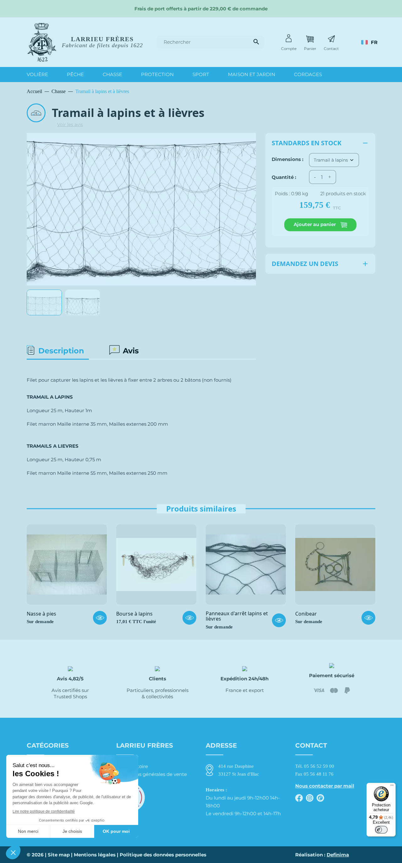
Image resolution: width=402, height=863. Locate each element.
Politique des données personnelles (163, 855)
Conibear (306, 614)
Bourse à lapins (134, 614)
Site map (59, 855)
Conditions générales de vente (151, 774)
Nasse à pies (41, 614)
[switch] (381, 829)
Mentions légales (95, 855)
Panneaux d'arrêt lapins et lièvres (237, 616)
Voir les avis (70, 124)
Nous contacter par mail (324, 786)
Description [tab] (61, 350)
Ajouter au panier (315, 224)
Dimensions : (287, 159)
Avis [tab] (131, 350)
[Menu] (392, 786)
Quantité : (284, 176)
